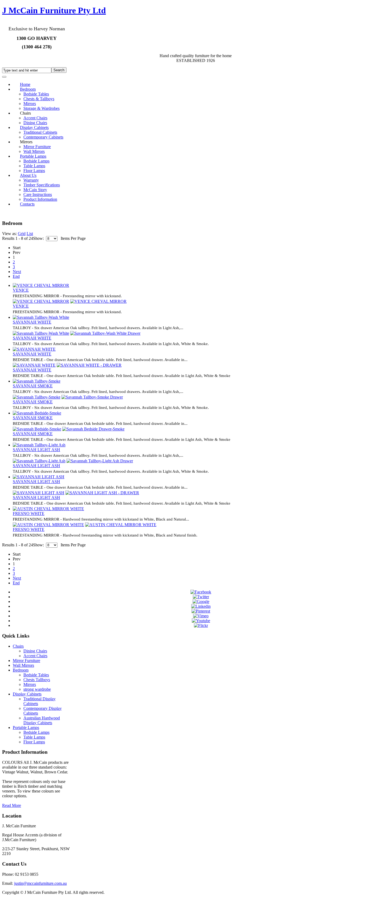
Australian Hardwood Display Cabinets (41, 720)
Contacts (27, 204)
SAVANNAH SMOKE (33, 386)
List (30, 233)
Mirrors (29, 103)
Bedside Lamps (36, 161)
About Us (28, 175)
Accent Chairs (35, 118)
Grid (22, 233)
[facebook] (200, 592)
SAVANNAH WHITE (32, 322)
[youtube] (201, 620)
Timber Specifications (41, 185)
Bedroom (28, 89)
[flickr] (201, 625)
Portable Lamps (33, 156)
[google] (201, 601)
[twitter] (201, 596)
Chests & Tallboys (38, 99)
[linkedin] (201, 606)
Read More (11, 805)
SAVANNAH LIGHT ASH (36, 449)
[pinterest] (201, 611)
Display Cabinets (34, 127)
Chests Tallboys (36, 679)
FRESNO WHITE (28, 513)
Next (17, 271)
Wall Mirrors (23, 665)
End (16, 276)
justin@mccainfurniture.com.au (40, 883)
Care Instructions (37, 194)
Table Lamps (34, 166)
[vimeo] (201, 616)
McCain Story (35, 189)
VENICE (21, 290)
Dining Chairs (35, 651)
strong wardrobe (37, 689)
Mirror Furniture (37, 146)
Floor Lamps (34, 742)
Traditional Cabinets (40, 132)
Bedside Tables (36, 94)
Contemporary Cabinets (43, 137)
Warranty (31, 180)
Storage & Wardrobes (41, 108)
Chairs (18, 646)
